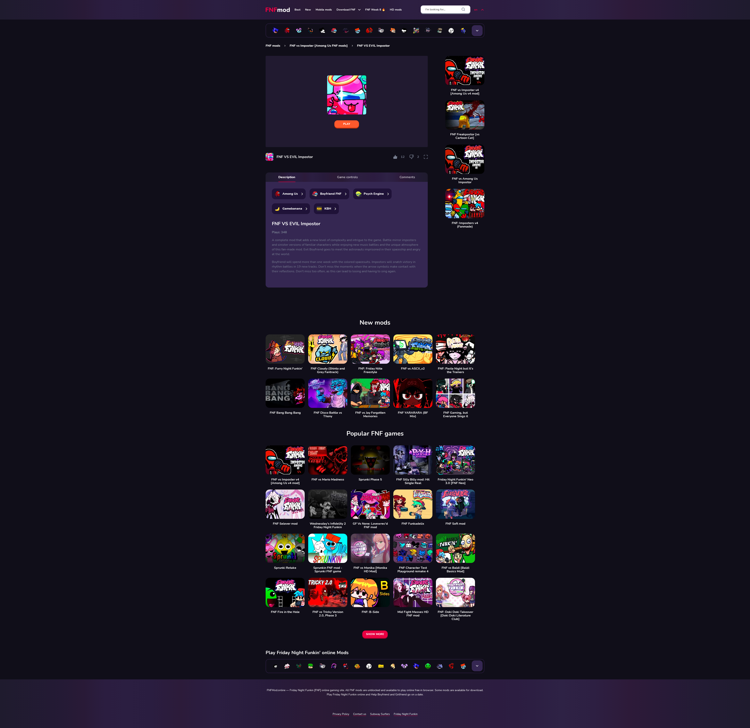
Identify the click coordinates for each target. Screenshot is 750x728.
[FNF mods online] (278, 9)
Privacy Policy (341, 714)
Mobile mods (324, 10)
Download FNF (346, 10)
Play (346, 124)
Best (297, 10)
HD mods (396, 10)
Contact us (359, 714)
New (308, 10)
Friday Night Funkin (406, 714)
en (475, 10)
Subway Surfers (380, 714)
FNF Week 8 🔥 (375, 10)
